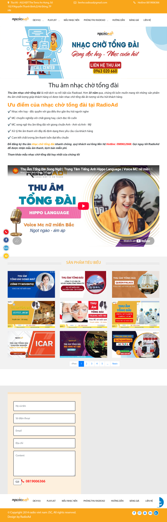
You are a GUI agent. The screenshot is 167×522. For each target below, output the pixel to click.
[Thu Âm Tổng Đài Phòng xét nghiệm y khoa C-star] (135, 314)
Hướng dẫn (118, 20)
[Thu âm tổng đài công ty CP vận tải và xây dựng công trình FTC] (83, 284)
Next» (115, 364)
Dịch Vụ (37, 20)
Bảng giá (134, 20)
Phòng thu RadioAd (94, 20)
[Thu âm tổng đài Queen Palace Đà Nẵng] (135, 284)
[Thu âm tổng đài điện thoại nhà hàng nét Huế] (83, 344)
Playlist (52, 20)
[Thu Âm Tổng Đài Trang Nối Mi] (83, 314)
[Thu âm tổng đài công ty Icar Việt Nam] (31, 344)
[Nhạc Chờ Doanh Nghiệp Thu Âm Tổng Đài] (31, 284)
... (107, 364)
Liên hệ (147, 20)
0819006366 (35, 481)
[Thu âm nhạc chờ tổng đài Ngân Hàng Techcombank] (135, 344)
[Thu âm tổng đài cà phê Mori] (31, 314)
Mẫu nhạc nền (71, 20)
